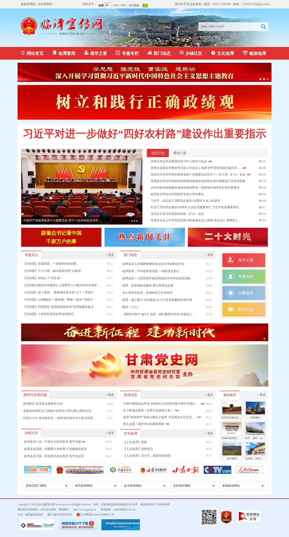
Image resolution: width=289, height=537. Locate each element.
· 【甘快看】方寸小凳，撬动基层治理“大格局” (51, 271)
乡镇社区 (190, 53)
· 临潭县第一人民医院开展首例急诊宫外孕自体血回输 (155, 278)
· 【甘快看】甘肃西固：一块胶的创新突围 (48, 263)
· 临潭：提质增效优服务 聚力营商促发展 (146, 285)
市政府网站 (45, 4)
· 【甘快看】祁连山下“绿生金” (41, 278)
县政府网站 (28, 4)
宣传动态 (130, 395)
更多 (109, 254)
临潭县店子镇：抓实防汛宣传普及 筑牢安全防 (54, 456)
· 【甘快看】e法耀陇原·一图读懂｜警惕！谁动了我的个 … (59, 299)
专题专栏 (127, 53)
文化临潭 (222, 53)
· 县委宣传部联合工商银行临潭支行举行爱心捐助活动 (56, 410)
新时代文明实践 (35, 395)
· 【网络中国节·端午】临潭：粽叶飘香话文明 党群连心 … (158, 314)
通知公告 (180, 153)
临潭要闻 (63, 53)
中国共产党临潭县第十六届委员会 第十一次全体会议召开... (62, 220)
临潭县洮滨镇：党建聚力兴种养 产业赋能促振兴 (55, 449)
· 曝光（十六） (130, 307)
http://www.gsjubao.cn (84, 509)
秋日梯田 (232, 458)
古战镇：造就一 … (255, 458)
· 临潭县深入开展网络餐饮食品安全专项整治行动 (152, 264)
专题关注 (31, 255)
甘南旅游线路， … (232, 438)
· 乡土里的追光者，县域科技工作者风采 (146, 292)
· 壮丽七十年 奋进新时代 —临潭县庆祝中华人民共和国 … (59, 418)
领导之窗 (95, 53)
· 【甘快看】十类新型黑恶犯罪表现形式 (47, 314)
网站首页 (32, 53)
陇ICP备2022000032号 (60, 514)
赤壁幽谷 (255, 417)
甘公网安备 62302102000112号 (97, 514)
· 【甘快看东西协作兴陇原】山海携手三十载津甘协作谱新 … (61, 285)
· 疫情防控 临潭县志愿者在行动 (41, 403)
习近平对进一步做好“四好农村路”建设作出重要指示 (144, 134)
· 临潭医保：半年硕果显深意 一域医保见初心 (149, 271)
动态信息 (158, 153)
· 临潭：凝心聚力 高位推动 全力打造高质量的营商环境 (156, 299)
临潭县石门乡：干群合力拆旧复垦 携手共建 (52, 441)
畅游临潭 (254, 53)
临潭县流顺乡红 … (232, 417)
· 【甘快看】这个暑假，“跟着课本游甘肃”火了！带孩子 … (59, 292)
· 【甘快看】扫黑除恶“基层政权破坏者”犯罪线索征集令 (57, 306)
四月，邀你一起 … (255, 438)
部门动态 (159, 53)
